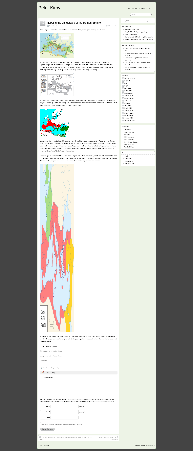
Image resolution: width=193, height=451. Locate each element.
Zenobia (43, 156)
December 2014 (129, 98)
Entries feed (128, 158)
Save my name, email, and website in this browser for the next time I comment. (61, 424)
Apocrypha (127, 129)
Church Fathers (129, 132)
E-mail (48, 412)
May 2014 (127, 103)
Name (48, 406)
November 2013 (129, 115)
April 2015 (127, 88)
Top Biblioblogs (129, 147)
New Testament (129, 139)
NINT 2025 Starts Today (132, 29)
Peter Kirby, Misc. (54, 26)
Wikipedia (43, 361)
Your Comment (48, 377)
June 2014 (127, 100)
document (46, 62)
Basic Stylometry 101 (131, 34)
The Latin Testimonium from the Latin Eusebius (139, 39)
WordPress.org (129, 163)
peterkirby (51, 368)
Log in (126, 156)
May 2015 (127, 86)
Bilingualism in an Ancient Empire (51, 351)
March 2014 (128, 108)
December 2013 (129, 113)
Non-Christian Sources (131, 142)
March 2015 (128, 91)
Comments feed (129, 161)
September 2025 (129, 78)
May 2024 (127, 81)
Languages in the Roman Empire (51, 356)
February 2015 (128, 93)
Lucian (65, 148)
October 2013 (128, 118)
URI (48, 417)
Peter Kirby (49, 7)
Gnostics (127, 134)
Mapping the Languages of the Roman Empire (74, 22)
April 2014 (127, 105)
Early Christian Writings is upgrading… (136, 32)
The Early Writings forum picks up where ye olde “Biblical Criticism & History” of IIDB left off (65, 438)
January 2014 (128, 110)
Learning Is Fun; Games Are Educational (108, 438)
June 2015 (127, 83)
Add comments (112, 26)
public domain (100, 30)
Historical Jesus (129, 137)
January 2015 (128, 95)
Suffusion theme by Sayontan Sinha (144, 445)
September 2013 (129, 120)
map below (47, 100)
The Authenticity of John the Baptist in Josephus (139, 37)
